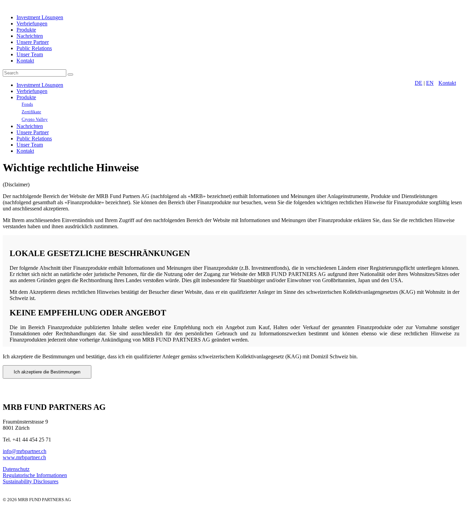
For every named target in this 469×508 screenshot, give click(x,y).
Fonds (27, 104)
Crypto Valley (35, 119)
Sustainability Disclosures (30, 481)
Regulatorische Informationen (35, 475)
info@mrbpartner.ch (24, 451)
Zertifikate (31, 111)
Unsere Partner (32, 42)
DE (418, 83)
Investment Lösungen (39, 17)
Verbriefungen (31, 23)
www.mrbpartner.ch (24, 457)
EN (430, 83)
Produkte (26, 30)
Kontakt (25, 61)
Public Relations (34, 48)
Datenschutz (16, 469)
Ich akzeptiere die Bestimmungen (47, 371)
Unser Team (29, 54)
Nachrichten (29, 36)
